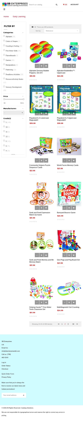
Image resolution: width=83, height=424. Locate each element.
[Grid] (32, 27)
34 (73, 324)
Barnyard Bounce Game (66, 213)
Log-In (4, 362)
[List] (35, 27)
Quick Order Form (8, 374)
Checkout (5, 369)
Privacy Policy (6, 377)
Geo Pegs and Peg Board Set (68, 260)
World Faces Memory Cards (67, 165)
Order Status (6, 366)
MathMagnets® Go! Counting (68, 307)
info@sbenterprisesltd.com (11, 351)
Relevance (62, 31)
